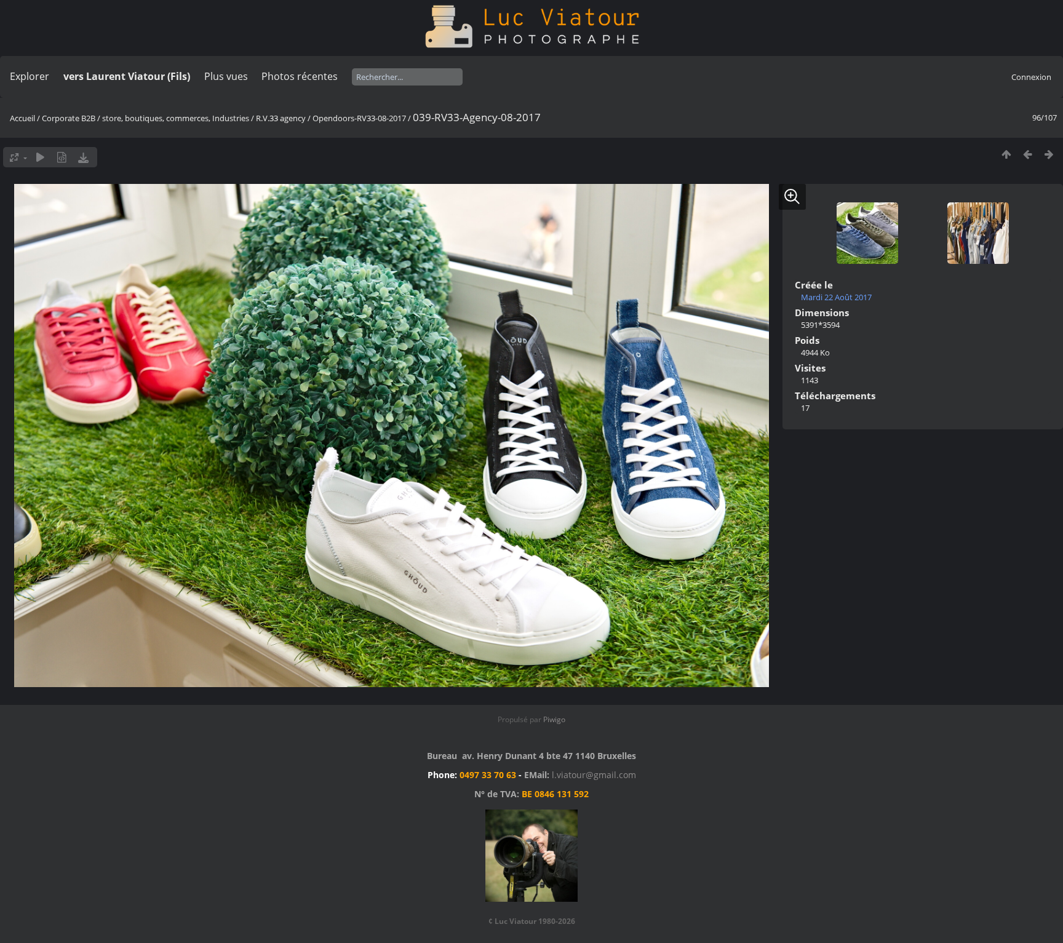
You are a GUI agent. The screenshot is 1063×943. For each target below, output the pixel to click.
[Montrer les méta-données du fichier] (62, 157)
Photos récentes (299, 76)
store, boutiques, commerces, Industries (175, 118)
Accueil (22, 118)
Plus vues (226, 76)
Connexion (1031, 76)
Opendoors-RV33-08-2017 (359, 118)
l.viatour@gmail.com (594, 775)
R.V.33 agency (281, 118)
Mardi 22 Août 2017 (836, 297)
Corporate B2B (68, 118)
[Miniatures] (1006, 154)
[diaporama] (40, 157)
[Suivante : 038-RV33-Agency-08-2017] (1049, 154)
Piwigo (554, 719)
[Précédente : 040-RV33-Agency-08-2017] (1027, 154)
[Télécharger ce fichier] (83, 157)
